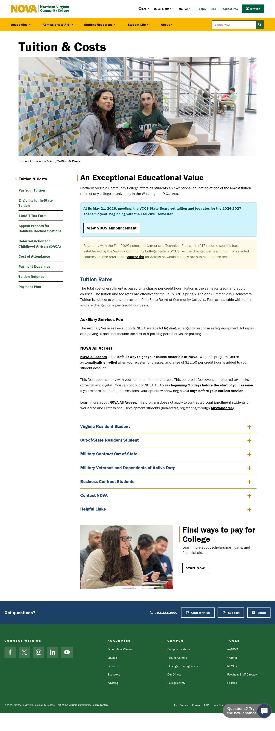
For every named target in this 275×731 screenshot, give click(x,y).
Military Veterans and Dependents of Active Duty (127, 467)
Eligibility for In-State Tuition (36, 203)
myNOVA (255, 8)
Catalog (112, 657)
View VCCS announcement (112, 228)
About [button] (165, 24)
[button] (144, 9)
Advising (113, 683)
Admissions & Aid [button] (56, 24)
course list (135, 256)
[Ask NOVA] (264, 711)
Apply (202, 9)
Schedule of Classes (120, 649)
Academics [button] (19, 24)
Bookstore (114, 674)
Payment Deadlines (34, 266)
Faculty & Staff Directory (242, 674)
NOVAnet (233, 666)
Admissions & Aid (42, 161)
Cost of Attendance (34, 256)
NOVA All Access (93, 356)
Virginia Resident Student (105, 426)
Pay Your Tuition (32, 190)
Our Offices (174, 674)
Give (213, 9)
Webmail (232, 657)
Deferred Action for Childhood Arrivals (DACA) (40, 244)
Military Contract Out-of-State (109, 454)
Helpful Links (93, 509)
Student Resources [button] (98, 24)
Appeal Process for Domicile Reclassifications (40, 228)
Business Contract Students (107, 481)
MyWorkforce (222, 407)
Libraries (113, 666)
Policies (232, 683)
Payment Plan (30, 286)
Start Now (195, 567)
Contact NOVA (94, 495)
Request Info (229, 9)
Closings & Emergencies (182, 666)
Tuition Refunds (31, 276)
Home (23, 161)
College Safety (176, 683)
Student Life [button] (137, 24)
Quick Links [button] (161, 9)
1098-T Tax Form (32, 215)
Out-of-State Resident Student (109, 440)
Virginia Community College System (89, 705)
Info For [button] (183, 9)
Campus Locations (178, 649)
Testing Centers (177, 657)
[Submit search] (260, 24)
